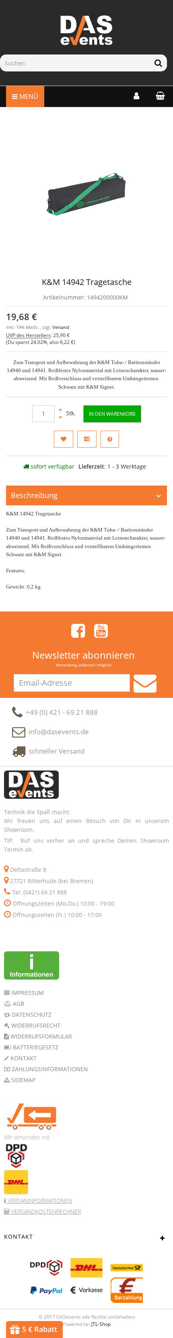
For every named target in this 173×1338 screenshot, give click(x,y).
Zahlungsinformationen (49, 1069)
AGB (17, 1003)
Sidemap (22, 1080)
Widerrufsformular (40, 1036)
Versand (60, 327)
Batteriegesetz (34, 1047)
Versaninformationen (39, 1200)
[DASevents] (86, 30)
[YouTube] (101, 631)
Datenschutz (30, 1014)
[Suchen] (158, 63)
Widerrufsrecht (35, 1025)
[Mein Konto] (136, 95)
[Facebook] (78, 631)
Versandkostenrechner (45, 1211)
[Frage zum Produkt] (110, 439)
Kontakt (23, 1058)
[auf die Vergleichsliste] (87, 439)
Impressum (27, 993)
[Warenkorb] (158, 95)
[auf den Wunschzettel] (63, 439)
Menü (28, 96)
